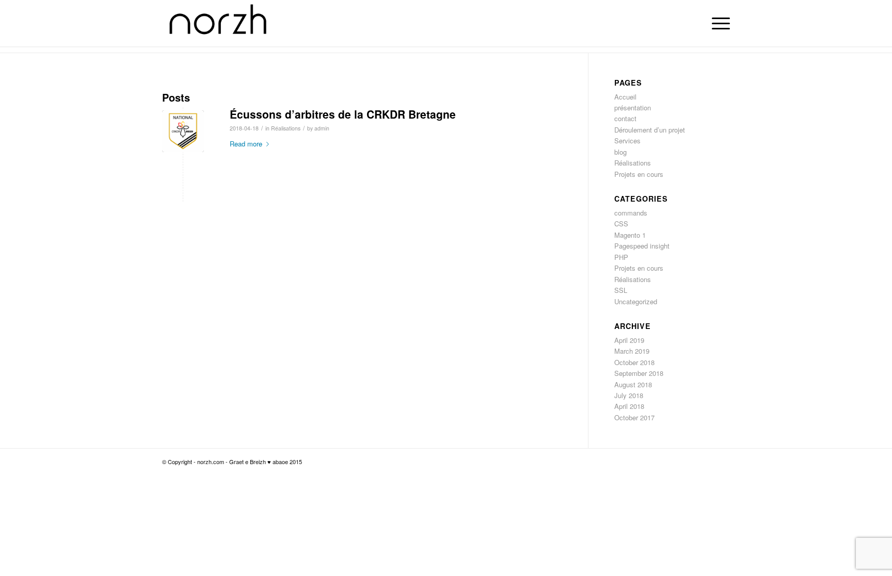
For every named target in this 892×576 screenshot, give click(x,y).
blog (620, 152)
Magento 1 (630, 235)
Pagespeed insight (642, 246)
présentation (632, 107)
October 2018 (634, 362)
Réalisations (285, 128)
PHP (621, 257)
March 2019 (631, 351)
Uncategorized (635, 301)
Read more (246, 144)
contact (625, 118)
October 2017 (634, 417)
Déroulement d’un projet (649, 130)
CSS (621, 223)
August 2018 (633, 384)
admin (321, 128)
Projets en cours (638, 174)
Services (627, 140)
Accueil (625, 97)
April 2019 (629, 340)
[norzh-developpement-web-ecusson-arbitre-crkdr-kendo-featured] (183, 131)
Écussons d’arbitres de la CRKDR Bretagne (343, 114)
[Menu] (717, 23)
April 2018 (629, 406)
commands (630, 213)
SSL (620, 290)
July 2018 (628, 395)
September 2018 (638, 373)
